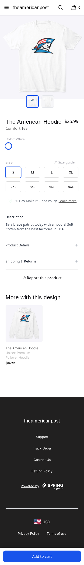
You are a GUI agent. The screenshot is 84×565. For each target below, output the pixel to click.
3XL (32, 186)
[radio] (13, 172)
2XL (13, 186)
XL (71, 172)
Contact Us (42, 460)
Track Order (42, 448)
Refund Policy (42, 471)
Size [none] (9, 162)
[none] (64, 162)
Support (42, 437)
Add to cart (42, 556)
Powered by (30, 486)
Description (15, 217)
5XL (71, 186)
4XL (51, 186)
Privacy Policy (28, 533)
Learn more (68, 201)
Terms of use (56, 533)
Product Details (17, 245)
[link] (24, 323)
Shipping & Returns (21, 261)
